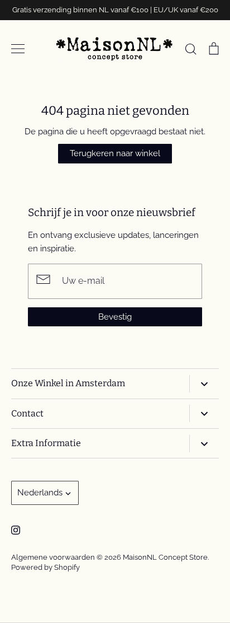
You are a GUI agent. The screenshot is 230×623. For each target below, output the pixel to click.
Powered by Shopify (45, 567)
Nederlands (40, 493)
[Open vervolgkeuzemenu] (204, 383)
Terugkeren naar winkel (115, 153)
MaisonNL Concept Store (165, 557)
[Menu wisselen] (18, 48)
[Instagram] (15, 530)
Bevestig (115, 317)
